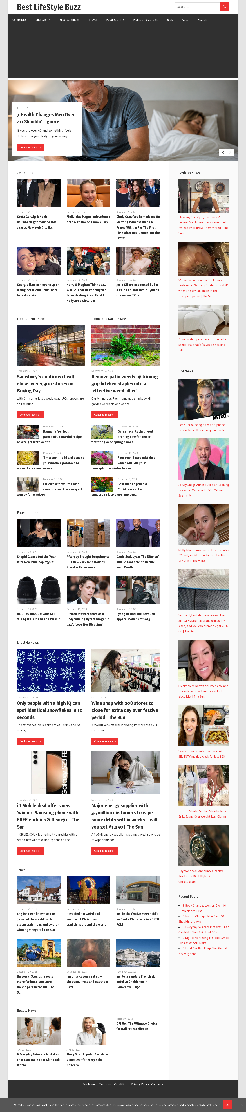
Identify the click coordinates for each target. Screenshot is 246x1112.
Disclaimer (90, 1084)
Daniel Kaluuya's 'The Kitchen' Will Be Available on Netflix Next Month (137, 562)
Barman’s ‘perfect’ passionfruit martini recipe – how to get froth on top (50, 436)
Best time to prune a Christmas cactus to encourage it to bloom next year (119, 489)
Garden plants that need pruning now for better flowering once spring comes (122, 436)
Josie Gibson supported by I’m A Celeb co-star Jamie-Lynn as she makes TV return (137, 290)
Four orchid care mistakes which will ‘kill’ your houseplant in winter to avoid (123, 463)
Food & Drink (115, 19)
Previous (223, 152)
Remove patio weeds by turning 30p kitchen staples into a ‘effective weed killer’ (124, 383)
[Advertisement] (123, 52)
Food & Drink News (31, 319)
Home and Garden (145, 19)
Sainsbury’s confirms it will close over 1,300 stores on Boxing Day (45, 383)
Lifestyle (41, 19)
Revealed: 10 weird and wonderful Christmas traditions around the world (86, 919)
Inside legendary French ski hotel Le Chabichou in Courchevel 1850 (136, 981)
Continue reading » (30, 147)
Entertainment (69, 19)
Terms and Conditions (114, 1084)
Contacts (157, 1084)
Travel (93, 19)
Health (202, 19)
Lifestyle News (28, 642)
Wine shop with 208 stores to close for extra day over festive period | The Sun (124, 710)
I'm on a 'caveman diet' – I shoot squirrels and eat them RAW (87, 981)
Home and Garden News (109, 319)
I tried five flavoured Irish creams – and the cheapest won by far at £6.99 (49, 489)
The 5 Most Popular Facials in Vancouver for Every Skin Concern (87, 1059)
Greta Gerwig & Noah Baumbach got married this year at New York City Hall (36, 222)
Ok (227, 1105)
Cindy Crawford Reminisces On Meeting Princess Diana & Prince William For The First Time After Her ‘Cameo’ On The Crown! (138, 227)
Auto (185, 19)
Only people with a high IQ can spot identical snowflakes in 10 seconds (50, 710)
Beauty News (26, 1010)
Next (230, 152)
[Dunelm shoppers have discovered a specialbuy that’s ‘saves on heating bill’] (203, 334)
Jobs (170, 19)
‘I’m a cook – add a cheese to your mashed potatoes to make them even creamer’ (50, 463)
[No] (241, 1105)
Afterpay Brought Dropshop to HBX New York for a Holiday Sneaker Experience (88, 562)
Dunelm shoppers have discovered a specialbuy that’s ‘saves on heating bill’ (202, 344)
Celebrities (19, 19)
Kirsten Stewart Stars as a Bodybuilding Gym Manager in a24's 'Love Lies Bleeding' (88, 619)
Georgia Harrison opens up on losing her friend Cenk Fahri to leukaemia (38, 290)
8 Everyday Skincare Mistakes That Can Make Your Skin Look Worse (38, 1059)
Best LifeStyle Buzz (49, 7)
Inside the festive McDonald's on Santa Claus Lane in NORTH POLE (137, 919)
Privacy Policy (140, 1084)
